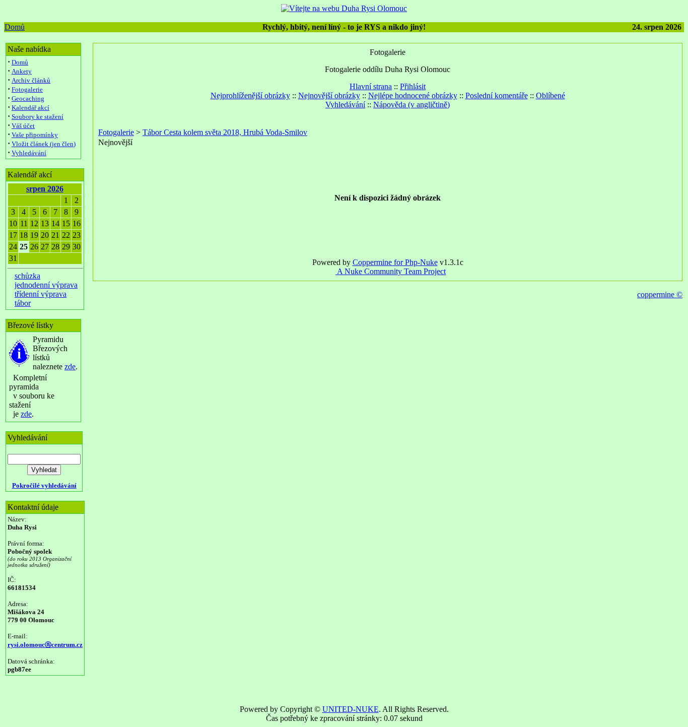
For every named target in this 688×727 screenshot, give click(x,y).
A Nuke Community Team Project (390, 271)
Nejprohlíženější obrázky (250, 95)
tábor (23, 303)
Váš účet (23, 125)
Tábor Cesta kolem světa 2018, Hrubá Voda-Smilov (225, 132)
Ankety (22, 71)
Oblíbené (550, 95)
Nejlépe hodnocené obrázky (412, 95)
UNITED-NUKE (350, 709)
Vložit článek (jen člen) (44, 144)
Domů (15, 27)
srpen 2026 (44, 188)
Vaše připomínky (35, 135)
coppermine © (659, 294)
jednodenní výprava (46, 285)
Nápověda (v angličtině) (411, 104)
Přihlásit (413, 86)
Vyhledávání (29, 153)
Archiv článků (31, 80)
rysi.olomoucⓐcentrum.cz (45, 644)
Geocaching (28, 98)
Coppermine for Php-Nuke (395, 262)
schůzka (27, 276)
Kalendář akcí (30, 107)
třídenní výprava (40, 294)
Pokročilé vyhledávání (44, 485)
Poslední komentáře (496, 95)
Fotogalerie (27, 89)
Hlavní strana (371, 86)
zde (70, 366)
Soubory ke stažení (37, 116)
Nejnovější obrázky (329, 95)
